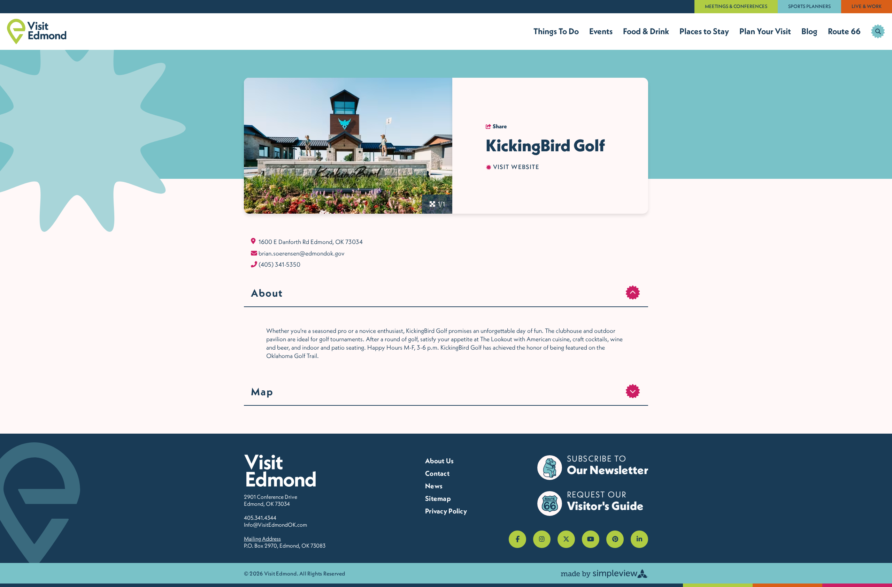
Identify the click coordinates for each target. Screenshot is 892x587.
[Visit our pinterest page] (615, 539)
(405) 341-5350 (279, 264)
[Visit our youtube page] (590, 539)
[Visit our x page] (566, 539)
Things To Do (556, 31)
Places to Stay (704, 31)
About (267, 292)
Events (601, 31)
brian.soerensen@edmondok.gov (301, 253)
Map (262, 391)
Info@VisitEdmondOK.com (275, 524)
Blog (809, 31)
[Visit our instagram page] (542, 539)
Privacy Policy (446, 511)
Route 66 (844, 31)
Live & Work (867, 6)
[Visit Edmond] (37, 32)
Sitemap (438, 498)
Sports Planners (809, 6)
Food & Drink (646, 31)
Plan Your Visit (765, 31)
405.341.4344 (260, 517)
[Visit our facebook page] (517, 539)
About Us (439, 460)
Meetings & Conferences (736, 6)
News (434, 485)
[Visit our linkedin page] (639, 539)
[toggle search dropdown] (878, 31)
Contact (437, 473)
